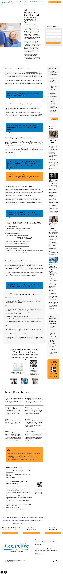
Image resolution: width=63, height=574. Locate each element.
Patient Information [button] (16, 5)
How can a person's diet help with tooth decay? (16, 243)
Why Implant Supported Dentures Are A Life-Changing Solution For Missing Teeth (53, 270)
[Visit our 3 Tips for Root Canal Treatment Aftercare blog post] (53, 137)
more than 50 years (27, 198)
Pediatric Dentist (53, 96)
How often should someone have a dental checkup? (17, 246)
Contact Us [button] (57, 5)
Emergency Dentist (52, 327)
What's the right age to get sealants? (14, 248)
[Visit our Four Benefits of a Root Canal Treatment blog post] (53, 221)
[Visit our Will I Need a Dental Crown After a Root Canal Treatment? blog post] (53, 178)
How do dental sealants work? (13, 226)
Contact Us (52, 532)
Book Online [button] (50, 5)
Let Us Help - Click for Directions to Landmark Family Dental (18, 373)
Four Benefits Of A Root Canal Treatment (53, 225)
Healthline (33, 199)
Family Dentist (53, 329)
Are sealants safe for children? (13, 233)
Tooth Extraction (53, 336)
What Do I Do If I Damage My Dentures (53, 340)
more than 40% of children (31, 72)
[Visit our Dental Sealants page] (13, 384)
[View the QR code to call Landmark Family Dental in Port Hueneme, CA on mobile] (53, 371)
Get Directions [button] (10, 532)
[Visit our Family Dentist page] (35, 384)
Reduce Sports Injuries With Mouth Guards (53, 100)
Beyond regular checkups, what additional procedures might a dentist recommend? (24, 250)
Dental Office (53, 349)
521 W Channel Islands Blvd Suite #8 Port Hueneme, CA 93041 (32, 1)
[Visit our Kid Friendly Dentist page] (24, 384)
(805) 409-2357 (31, 58)
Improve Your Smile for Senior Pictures (53, 86)
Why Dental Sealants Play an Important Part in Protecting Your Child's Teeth (26, 517)
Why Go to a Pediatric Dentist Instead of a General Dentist (53, 105)
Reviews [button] (42, 5)
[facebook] (51, 561)
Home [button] (2, 5)
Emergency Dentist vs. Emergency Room (53, 81)
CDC (19, 192)
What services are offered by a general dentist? (16, 253)
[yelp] (56, 561)
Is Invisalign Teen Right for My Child (53, 333)
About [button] (8, 5)
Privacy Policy (7, 561)
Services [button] (25, 5)
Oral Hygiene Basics (52, 94)
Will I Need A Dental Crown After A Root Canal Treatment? (53, 183)
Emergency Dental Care (52, 77)
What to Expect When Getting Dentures (53, 345)
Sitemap (11, 561)
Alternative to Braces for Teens (53, 72)
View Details (16, 507)
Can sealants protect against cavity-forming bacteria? (18, 228)
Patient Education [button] (34, 5)
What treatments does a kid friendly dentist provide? (17, 241)
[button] (1, 572)
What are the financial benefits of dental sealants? (17, 235)
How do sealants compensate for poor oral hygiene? (17, 230)
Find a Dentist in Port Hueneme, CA (53, 112)
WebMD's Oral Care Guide (15, 477)
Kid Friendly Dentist (52, 90)
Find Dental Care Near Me (53, 352)
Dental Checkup (53, 74)
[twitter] (53, 561)
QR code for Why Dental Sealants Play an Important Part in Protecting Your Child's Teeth (22, 520)
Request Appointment (31, 532)
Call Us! (55, 2)
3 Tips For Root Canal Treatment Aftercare (52, 141)
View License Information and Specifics (17, 501)
